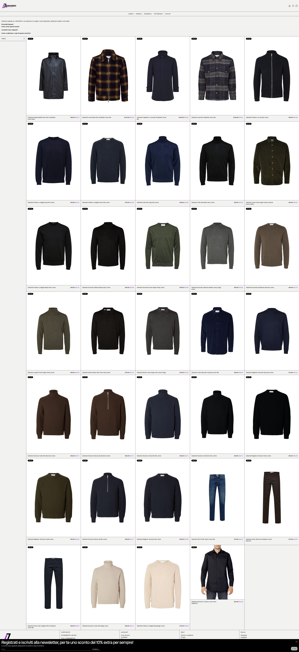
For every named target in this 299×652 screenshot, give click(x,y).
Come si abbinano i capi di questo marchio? (16, 33)
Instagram (244, 637)
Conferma (95, 649)
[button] (293, 6)
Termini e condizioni (187, 635)
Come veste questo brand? (10, 26)
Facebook (244, 635)
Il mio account (125, 635)
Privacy (183, 637)
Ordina (3, 38)
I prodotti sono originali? (9, 30)
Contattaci (124, 637)
